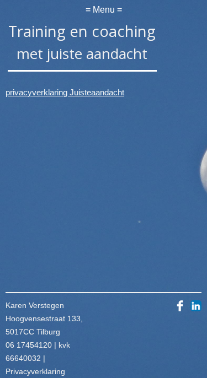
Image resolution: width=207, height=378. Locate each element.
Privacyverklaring (35, 371)
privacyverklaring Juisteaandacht (65, 92)
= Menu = (104, 9)
